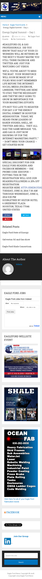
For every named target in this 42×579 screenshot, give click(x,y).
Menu (3, 17)
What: (7, 303)
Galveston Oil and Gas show (16, 239)
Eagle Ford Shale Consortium (16, 246)
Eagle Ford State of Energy (15, 232)
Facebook (12, 512)
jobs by (31, 326)
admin (6, 36)
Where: (22, 307)
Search (21, 562)
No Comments (19, 39)
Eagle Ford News (13, 573)
